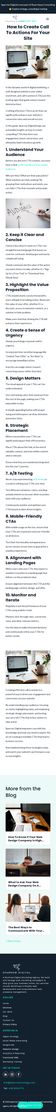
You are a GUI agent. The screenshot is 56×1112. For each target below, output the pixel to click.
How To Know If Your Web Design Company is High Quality (25, 838)
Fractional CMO (10, 1057)
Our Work (7, 1012)
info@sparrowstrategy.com (19, 1082)
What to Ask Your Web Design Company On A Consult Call (23, 884)
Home (6, 1003)
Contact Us (8, 1020)
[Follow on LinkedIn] (5, 1074)
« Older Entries (13, 941)
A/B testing (39, 479)
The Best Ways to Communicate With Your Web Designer (25, 929)
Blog (5, 1016)
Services (7, 1007)
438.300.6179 (16, 1088)
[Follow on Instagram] (12, 1074)
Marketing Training (12, 1062)
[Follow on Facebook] (18, 1074)
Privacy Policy (10, 1024)
